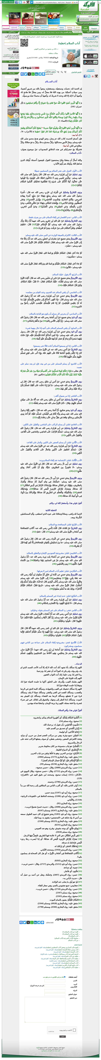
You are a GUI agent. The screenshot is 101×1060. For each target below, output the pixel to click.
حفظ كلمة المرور (12, 48)
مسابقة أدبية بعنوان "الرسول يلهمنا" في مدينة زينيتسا (91, 42)
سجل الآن (12, 58)
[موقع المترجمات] (6, 28)
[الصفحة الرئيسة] (77, 3)
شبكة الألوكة (59, 37)
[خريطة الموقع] (75, 3)
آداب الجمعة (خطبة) (71, 952)
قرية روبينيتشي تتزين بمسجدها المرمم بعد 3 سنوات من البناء (91, 46)
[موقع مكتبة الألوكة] (29, 28)
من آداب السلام (73, 940)
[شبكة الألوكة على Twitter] (20, 2)
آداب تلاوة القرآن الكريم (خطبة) (68, 965)
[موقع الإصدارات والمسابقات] (14, 28)
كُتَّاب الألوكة (90, 32)
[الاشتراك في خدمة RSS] (73, 3)
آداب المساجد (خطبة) (71, 963)
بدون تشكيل (50, 71)
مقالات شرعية (59, 32)
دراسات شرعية (50, 32)
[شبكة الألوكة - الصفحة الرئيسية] (68, 3)
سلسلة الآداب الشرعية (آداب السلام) (66, 938)
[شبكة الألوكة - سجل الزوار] (61, 3)
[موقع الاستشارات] (53, 28)
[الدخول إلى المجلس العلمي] (87, 24)
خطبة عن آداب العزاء (71, 956)
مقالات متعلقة (53, 53)
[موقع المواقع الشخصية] (36, 28)
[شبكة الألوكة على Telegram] (31, 2)
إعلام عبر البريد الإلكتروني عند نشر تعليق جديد (53, 977)
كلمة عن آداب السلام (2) (70, 934)
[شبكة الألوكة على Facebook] (16, 2)
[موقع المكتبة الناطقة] (22, 28)
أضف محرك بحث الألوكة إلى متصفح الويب (50, 1050)
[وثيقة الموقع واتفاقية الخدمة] (49, 3)
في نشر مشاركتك (13, 64)
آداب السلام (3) (73, 936)
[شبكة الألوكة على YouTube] (24, 2)
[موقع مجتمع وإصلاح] (69, 28)
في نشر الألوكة (13, 68)
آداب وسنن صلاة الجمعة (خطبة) (68, 950)
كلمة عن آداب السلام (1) (70, 932)
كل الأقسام (67, 32)
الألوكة (38, 1047)
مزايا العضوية (7, 54)
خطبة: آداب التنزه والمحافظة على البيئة (65, 958)
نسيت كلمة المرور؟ (14, 49)
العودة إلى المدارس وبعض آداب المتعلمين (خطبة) (62, 947)
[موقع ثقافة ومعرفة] (78, 28)
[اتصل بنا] (39, 3)
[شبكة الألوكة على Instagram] (27, 2)
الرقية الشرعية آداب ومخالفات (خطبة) (65, 954)
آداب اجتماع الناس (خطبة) (69, 961)
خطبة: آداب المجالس (71, 967)
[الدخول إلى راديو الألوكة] (85, 20)
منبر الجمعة (34, 32)
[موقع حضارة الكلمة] (61, 28)
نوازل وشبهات (42, 32)
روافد (28, 32)
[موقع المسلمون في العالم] (44, 28)
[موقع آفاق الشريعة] (85, 28)
